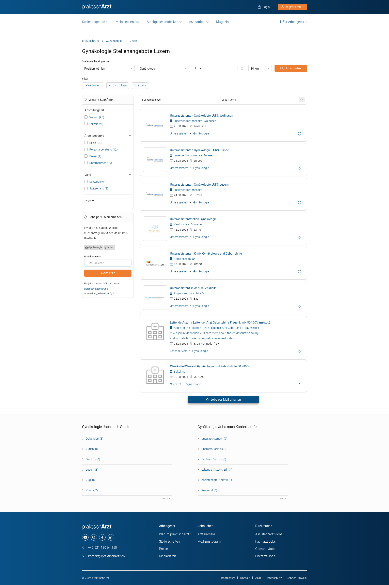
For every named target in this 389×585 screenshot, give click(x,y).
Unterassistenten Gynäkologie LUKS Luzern (199, 184)
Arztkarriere (197, 22)
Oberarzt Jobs (265, 549)
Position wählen (94, 68)
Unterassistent (179, 133)
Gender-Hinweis (297, 578)
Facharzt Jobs (265, 541)
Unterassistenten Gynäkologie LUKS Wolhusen (201, 115)
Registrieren (293, 7)
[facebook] (102, 537)
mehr (165, 498)
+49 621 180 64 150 (102, 548)
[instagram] (94, 537)
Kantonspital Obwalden (188, 224)
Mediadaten (167, 556)
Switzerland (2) (98, 188)
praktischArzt (90, 40)
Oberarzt (175, 384)
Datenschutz (274, 578)
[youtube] (85, 537)
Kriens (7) (92, 490)
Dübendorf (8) (94, 438)
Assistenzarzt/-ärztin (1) (216, 480)
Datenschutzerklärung (96, 288)
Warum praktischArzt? (174, 534)
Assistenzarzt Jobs (268, 534)
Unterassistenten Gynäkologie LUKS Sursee (199, 150)
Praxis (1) (95, 156)
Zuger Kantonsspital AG (188, 293)
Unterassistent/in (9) (214, 438)
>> (301, 99)
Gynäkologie (114, 40)
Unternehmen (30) (100, 163)
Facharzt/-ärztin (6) (213, 459)
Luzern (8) (92, 469)
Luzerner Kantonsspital (188, 189)
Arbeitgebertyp (94, 136)
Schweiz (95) (97, 181)
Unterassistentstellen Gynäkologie (193, 219)
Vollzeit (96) (96, 117)
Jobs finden (293, 68)
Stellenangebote (93, 22)
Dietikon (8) (93, 459)
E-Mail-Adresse (92, 256)
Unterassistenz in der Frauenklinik (193, 288)
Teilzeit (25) (96, 124)
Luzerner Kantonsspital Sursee (192, 155)
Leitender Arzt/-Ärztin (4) (216, 469)
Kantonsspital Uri (184, 258)
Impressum (228, 578)
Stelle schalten (169, 541)
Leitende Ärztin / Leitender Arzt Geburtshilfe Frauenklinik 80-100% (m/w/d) (220, 322)
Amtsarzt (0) (209, 490)
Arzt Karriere (206, 534)
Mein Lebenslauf (127, 22)
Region (89, 200)
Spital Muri (180, 371)
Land (87, 174)
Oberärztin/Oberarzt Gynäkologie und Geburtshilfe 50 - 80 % (210, 366)
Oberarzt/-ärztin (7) (213, 449)
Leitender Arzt (178, 351)
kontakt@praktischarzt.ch (106, 556)
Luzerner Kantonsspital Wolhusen (194, 121)
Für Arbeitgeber (293, 21)
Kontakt (245, 578)
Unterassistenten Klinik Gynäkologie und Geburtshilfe (206, 253)
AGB (105, 283)
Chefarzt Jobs (265, 556)
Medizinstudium (209, 541)
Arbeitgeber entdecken (162, 22)
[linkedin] (111, 537)
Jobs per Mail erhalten (225, 399)
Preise (163, 549)
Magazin (222, 22)
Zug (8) (90, 480)
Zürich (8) (92, 449)
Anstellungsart (94, 110)
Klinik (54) (95, 142)
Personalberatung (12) (103, 149)
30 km (255, 68)
